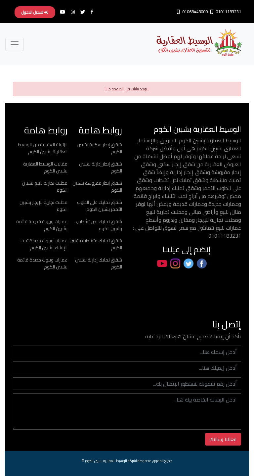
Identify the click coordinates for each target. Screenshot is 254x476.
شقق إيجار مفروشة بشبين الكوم (97, 186)
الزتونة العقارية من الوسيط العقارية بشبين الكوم (42, 148)
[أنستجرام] (74, 12)
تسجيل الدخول (32, 12)
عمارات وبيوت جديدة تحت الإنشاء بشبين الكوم (44, 244)
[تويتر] (84, 12)
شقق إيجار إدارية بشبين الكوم (100, 167)
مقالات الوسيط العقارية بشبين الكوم (45, 167)
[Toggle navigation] (14, 44)
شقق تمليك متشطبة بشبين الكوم (95, 244)
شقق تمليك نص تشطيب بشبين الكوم (99, 225)
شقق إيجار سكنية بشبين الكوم (99, 148)
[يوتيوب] (65, 12)
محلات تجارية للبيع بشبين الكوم (44, 186)
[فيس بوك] (94, 12)
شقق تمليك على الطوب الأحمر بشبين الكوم (99, 206)
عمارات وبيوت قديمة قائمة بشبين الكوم (41, 225)
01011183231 (228, 12)
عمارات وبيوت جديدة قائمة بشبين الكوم (42, 263)
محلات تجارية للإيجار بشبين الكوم (43, 206)
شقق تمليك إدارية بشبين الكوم (98, 263)
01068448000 (194, 12)
